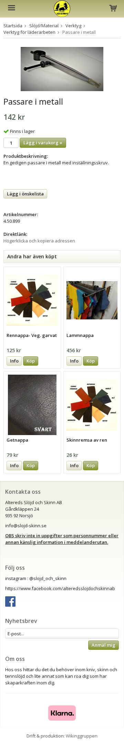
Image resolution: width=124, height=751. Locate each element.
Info (14, 361)
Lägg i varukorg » (42, 142)
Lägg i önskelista (25, 194)
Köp (31, 361)
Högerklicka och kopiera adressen (39, 241)
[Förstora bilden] (62, 68)
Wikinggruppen (81, 736)
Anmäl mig (103, 645)
